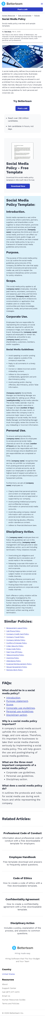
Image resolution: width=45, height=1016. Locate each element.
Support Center (9, 988)
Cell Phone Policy (13, 631)
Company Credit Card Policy (17, 634)
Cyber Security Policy (14, 646)
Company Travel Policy (15, 637)
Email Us (6, 996)
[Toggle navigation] (42, 3)
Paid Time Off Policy (14, 652)
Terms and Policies (10, 1003)
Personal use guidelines (19, 711)
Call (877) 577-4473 (10, 992)
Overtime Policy (12, 658)
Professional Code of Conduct (22, 833)
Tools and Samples (24, 15)
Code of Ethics (22, 878)
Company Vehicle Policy (15, 640)
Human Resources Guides (13, 1000)
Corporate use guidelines (20, 708)
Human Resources (8, 15)
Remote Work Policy (14, 670)
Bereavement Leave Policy (16, 628)
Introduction (13, 697)
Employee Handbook (22, 857)
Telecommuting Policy (15, 655)
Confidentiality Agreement (22, 899)
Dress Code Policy (13, 649)
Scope (9, 704)
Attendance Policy (13, 661)
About (5, 984)
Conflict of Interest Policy (16, 643)
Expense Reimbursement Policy (18, 664)
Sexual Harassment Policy (16, 667)
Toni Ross (7, 31)
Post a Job (22, 9)
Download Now (18, 186)
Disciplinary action (16, 715)
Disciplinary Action (22, 923)
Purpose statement (17, 701)
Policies (37, 15)
